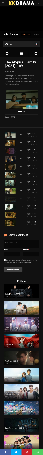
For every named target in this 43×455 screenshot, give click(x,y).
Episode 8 (31, 190)
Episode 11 (31, 214)
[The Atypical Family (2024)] (21, 53)
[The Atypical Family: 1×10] (36, 53)
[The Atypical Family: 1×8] (7, 53)
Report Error (26, 34)
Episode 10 (31, 206)
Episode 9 (31, 198)
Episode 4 (31, 158)
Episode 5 (31, 166)
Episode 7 (31, 182)
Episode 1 (31, 134)
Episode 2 (31, 142)
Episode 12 (31, 222)
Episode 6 (31, 174)
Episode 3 (31, 150)
